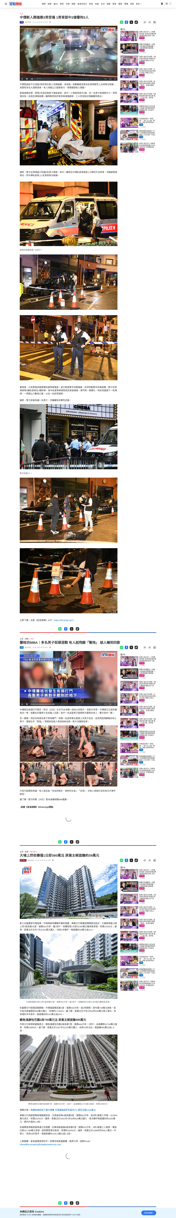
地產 (26, 852)
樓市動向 (33, 852)
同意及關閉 (148, 1213)
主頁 (21, 14)
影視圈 (142, 38)
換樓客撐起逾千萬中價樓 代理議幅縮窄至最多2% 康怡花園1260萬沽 (63, 1110)
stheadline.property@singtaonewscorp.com (40, 1144)
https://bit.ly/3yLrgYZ (64, 620)
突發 (32, 639)
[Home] (16, 4)
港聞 (26, 639)
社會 (141, 124)
